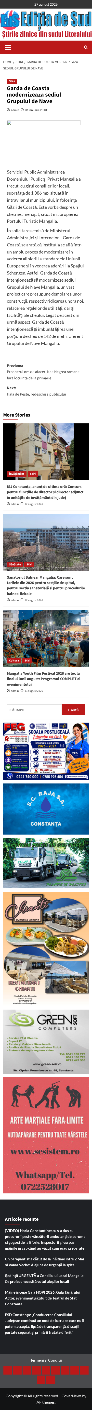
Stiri (12, 81)
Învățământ (16, 474)
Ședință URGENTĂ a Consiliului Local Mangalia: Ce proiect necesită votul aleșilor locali (44, 1278)
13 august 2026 (34, 691)
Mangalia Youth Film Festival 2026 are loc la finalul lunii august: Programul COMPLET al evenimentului (43, 679)
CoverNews (71, 1395)
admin (15, 110)
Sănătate (15, 564)
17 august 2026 (34, 504)
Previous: (43, 372)
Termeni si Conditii (46, 1360)
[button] (8, 47)
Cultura (14, 661)
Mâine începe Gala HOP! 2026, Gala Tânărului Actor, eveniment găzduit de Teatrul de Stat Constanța (42, 1298)
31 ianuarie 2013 (36, 110)
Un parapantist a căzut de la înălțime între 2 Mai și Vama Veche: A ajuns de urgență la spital (44, 1262)
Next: (36, 391)
